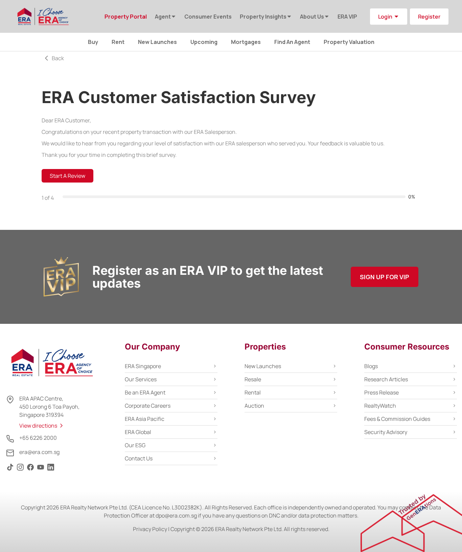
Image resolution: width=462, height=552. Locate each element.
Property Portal (126, 16)
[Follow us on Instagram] (20, 470)
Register (429, 16)
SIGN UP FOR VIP (384, 277)
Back (58, 58)
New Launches (157, 42)
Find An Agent (292, 42)
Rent (118, 42)
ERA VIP (347, 16)
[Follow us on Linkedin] (51, 470)
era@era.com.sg (39, 452)
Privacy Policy (150, 529)
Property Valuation (349, 42)
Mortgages (246, 42)
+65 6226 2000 (38, 437)
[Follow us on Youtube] (41, 470)
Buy (93, 42)
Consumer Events (208, 16)
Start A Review (67, 175)
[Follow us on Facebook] (30, 470)
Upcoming (203, 42)
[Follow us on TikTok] (10, 470)
